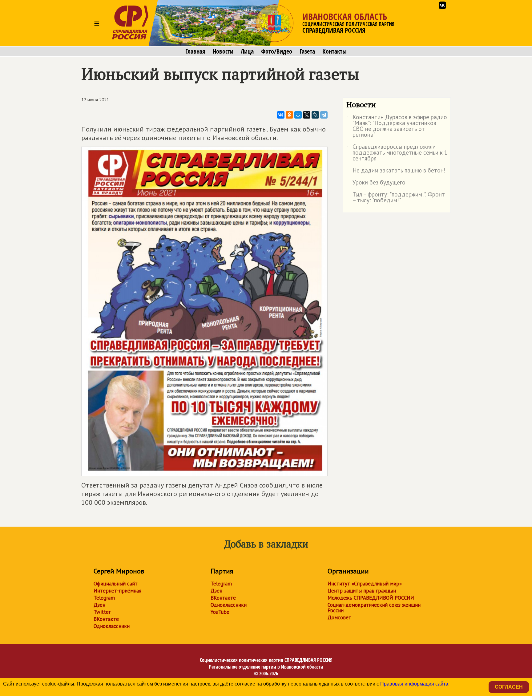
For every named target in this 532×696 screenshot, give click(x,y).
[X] (306, 115)
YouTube (220, 612)
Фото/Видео (276, 51)
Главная (195, 51)
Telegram (104, 598)
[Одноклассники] (289, 115)
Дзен (99, 605)
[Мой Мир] (298, 115)
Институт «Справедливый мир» (365, 583)
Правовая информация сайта (414, 683)
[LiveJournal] (315, 115)
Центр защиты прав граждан (362, 590)
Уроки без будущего (375, 184)
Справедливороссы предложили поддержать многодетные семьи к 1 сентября (396, 153)
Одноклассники (112, 626)
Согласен (509, 687)
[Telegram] (324, 115)
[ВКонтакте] (280, 115)
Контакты (334, 51)
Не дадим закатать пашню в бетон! (395, 172)
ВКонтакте (106, 619)
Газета (307, 51)
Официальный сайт (116, 583)
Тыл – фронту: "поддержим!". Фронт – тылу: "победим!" (395, 198)
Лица (247, 51)
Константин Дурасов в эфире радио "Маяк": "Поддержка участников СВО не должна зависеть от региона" (396, 126)
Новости (223, 51)
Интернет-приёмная (117, 590)
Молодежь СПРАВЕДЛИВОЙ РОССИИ (371, 598)
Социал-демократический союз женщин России (374, 607)
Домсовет (339, 617)
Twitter (102, 612)
